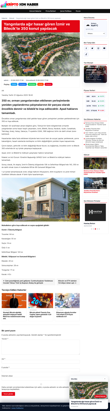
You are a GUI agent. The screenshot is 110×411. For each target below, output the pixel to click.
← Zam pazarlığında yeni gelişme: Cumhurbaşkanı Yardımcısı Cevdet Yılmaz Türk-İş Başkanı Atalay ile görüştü (28, 282)
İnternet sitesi (7, 376)
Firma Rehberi (51, 11)
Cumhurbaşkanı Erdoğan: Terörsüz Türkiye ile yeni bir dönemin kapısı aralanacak (94, 140)
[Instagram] (98, 48)
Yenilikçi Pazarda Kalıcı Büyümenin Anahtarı (92, 129)
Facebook (23, 84)
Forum (78, 11)
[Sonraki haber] (103, 69)
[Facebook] (86, 48)
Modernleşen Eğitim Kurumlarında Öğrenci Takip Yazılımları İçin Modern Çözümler (96, 146)
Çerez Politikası (66, 11)
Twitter (14, 84)
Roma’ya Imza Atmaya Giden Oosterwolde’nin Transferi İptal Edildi (95, 124)
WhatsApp (32, 84)
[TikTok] (86, 54)
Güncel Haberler (35, 11)
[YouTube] (104, 48)
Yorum (5, 339)
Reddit (40, 84)
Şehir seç (89, 29)
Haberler (4, 18)
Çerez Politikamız (17, 408)
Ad (3, 359)
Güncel (11, 18)
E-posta (5, 367)
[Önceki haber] (99, 69)
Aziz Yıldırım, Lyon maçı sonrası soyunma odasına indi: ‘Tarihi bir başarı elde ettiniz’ (96, 134)
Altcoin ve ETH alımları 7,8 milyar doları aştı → (67, 282)
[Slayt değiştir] (91, 229)
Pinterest (48, 84)
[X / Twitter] (92, 48)
